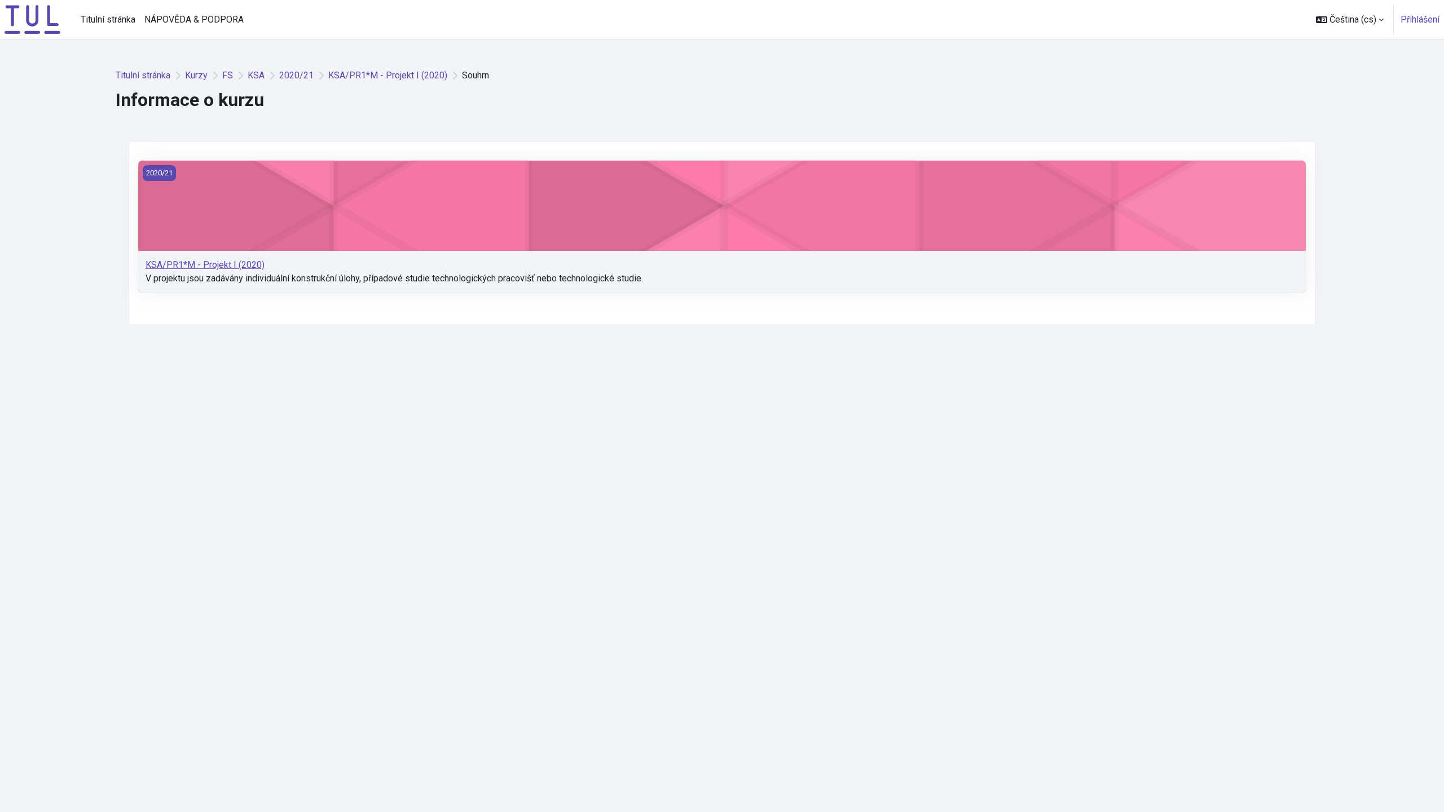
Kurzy (196, 75)
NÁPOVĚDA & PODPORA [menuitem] (194, 19)
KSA (256, 75)
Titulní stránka (143, 75)
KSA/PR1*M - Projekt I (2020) (387, 75)
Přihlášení (1420, 19)
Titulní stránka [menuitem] (108, 19)
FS (227, 75)
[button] (1350, 19)
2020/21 (296, 75)
